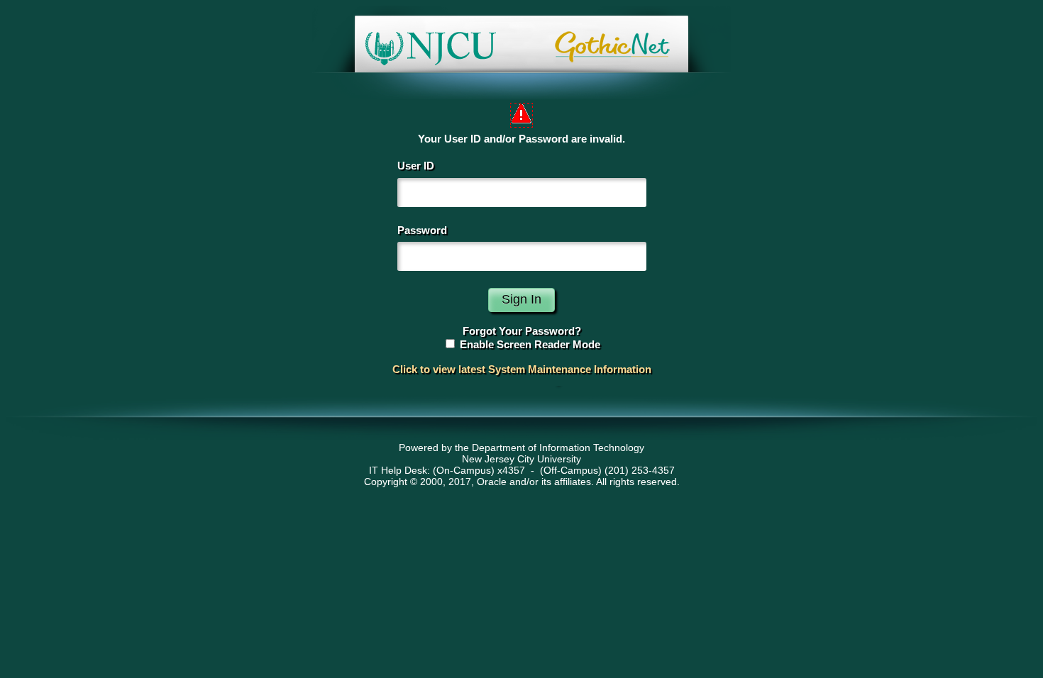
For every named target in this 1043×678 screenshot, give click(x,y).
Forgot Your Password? (522, 331)
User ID (415, 166)
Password (422, 230)
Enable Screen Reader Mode (530, 344)
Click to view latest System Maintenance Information (521, 369)
